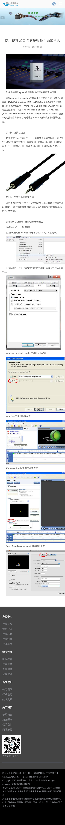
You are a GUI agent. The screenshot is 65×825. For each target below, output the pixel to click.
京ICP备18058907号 (21, 784)
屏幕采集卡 (7, 799)
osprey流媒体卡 (53, 799)
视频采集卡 (16, 788)
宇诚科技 (6, 788)
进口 (50, 802)
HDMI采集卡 (10, 791)
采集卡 (22, 802)
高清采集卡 (31, 791)
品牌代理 (43, 802)
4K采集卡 (21, 791)
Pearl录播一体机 (44, 791)
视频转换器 (40, 799)
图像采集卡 (18, 799)
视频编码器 (29, 799)
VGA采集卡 (46, 788)
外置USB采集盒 (9, 802)
